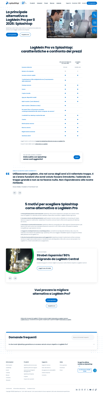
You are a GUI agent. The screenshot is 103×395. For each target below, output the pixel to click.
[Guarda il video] (72, 24)
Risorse (52, 3)
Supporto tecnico (46, 365)
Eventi (7, 370)
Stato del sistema (46, 367)
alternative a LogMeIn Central (59, 318)
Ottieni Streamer (46, 372)
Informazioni (9, 362)
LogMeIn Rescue (25, 319)
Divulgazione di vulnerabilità (48, 370)
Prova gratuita (92, 3)
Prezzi (46, 3)
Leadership (8, 367)
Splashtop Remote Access (30, 365)
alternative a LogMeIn (41, 144)
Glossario (8, 380)
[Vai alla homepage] (12, 3)
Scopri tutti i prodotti (29, 379)
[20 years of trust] (23, 3)
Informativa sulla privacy (19, 388)
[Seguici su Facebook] (85, 389)
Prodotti (32, 3)
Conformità (9, 388)
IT (80, 3)
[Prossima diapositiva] (20, 193)
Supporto (68, 3)
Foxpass (26, 376)
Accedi (84, 3)
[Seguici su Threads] (82, 389)
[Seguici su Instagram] (79, 389)
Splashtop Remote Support (30, 367)
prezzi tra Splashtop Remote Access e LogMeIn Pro (50, 141)
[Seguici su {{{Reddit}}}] (93, 389)
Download (74, 3)
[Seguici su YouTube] (90, 389)
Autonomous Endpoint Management (29, 370)
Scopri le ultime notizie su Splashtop (85, 363)
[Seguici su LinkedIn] (76, 389)
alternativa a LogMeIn (65, 319)
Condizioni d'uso (31, 388)
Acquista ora (25, 34)
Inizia (76, 157)
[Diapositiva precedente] (15, 193)
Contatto (8, 377)
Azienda (58, 3)
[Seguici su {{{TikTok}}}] (96, 389)
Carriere (8, 372)
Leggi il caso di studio (45, 268)
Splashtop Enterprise (29, 374)
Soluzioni (39, 3)
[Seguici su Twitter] (87, 389)
